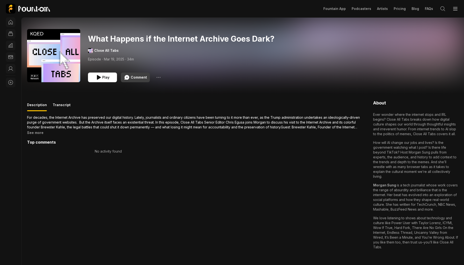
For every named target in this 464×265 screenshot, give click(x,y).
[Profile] (10, 69)
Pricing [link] (400, 9)
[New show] (10, 82)
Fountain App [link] (334, 9)
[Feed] (10, 34)
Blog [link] (415, 9)
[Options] (158, 77)
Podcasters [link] (361, 9)
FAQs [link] (429, 9)
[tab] (37, 107)
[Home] (10, 22)
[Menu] (455, 9)
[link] (28, 9)
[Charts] (10, 45)
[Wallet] (10, 57)
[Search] (443, 9)
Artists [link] (382, 9)
